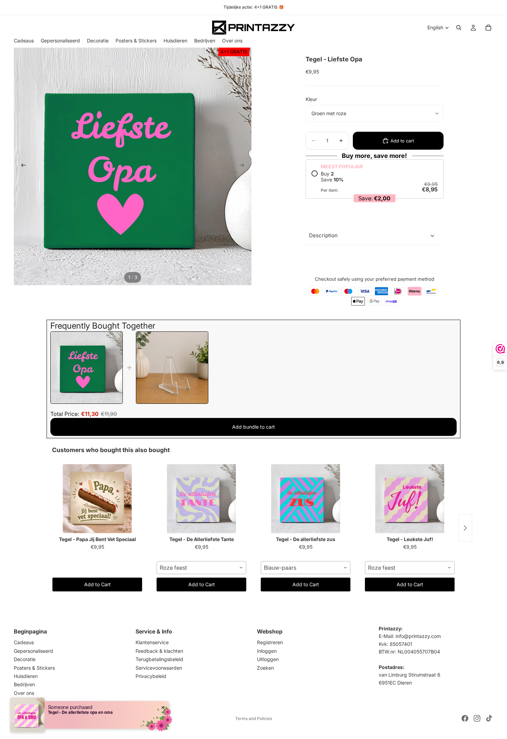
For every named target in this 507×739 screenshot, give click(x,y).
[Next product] (465, 528)
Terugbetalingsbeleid (159, 659)
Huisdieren (26, 676)
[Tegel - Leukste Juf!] (410, 498)
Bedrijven (24, 685)
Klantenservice (152, 643)
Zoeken (265, 668)
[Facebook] (465, 718)
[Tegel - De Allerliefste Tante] (201, 498)
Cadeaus (24, 643)
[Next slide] (243, 166)
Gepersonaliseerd (33, 651)
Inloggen (267, 651)
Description (323, 235)
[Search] (458, 27)
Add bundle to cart (253, 427)
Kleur (311, 99)
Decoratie (25, 659)
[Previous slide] (21, 166)
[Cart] (488, 27)
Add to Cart (97, 584)
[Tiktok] (489, 718)
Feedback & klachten (159, 651)
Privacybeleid (151, 676)
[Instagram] (477, 718)
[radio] (374, 182)
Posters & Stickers (34, 668)
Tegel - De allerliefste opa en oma (80, 712)
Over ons (24, 693)
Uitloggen (268, 659)
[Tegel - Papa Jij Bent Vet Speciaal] (97, 498)
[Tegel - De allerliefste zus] (305, 498)
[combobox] (201, 567)
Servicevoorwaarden (159, 668)
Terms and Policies (253, 718)
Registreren (270, 643)
